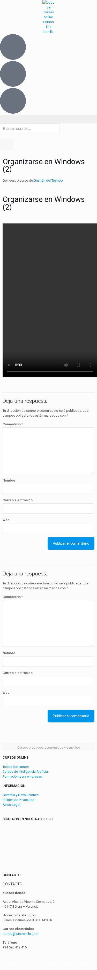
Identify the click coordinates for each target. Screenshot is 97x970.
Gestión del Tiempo (48, 180)
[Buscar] (6, 144)
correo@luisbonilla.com (20, 934)
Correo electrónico (18, 500)
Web (6, 520)
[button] (48, 119)
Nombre (9, 480)
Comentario (13, 424)
